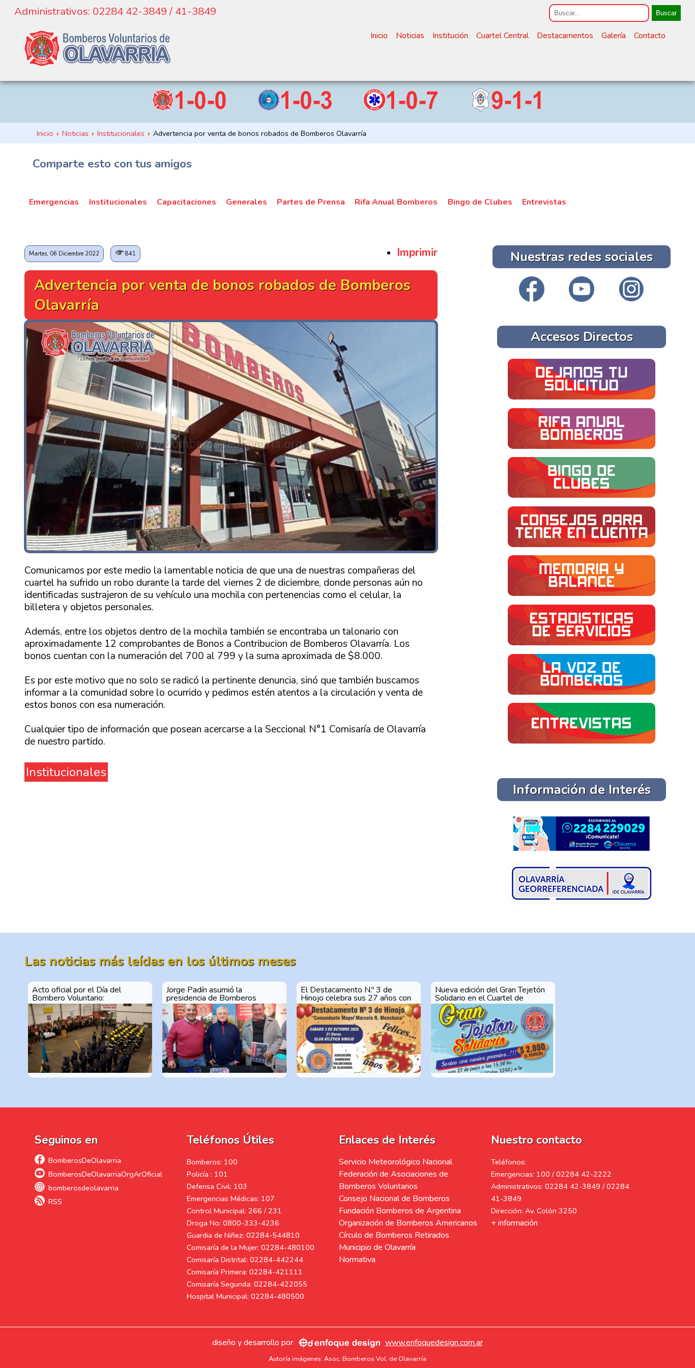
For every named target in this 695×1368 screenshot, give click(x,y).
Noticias (410, 35)
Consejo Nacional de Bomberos (394, 1198)
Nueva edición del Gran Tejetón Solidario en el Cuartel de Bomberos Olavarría (490, 993)
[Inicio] (97, 48)
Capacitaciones (186, 202)
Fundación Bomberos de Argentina (400, 1210)
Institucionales (118, 202)
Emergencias (54, 202)
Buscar (666, 13)
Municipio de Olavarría (377, 1247)
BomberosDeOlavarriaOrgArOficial (105, 1174)
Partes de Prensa (311, 202)
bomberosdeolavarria (83, 1188)
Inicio (379, 35)
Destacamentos (565, 35)
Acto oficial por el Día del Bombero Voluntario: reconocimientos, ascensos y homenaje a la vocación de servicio (82, 993)
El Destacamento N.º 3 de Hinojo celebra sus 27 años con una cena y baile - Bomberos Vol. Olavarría (358, 993)
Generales (246, 202)
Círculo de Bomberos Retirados (394, 1235)
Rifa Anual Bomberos (396, 202)
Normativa (357, 1259)
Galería (613, 35)
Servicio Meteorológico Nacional (395, 1161)
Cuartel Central (502, 35)
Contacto (649, 35)
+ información (514, 1223)
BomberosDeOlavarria (84, 1160)
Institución (450, 35)
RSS (55, 1201)
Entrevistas (544, 202)
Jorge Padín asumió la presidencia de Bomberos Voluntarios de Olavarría (211, 993)
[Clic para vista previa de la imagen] (231, 549)
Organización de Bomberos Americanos (408, 1223)
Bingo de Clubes (480, 202)
